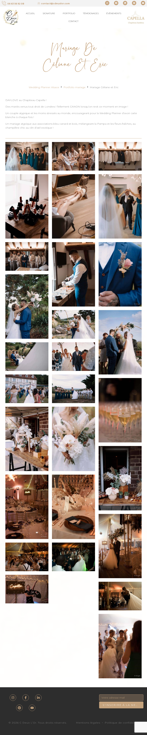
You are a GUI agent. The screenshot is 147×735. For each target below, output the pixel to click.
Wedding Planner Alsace (44, 87)
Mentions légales (88, 722)
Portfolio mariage (74, 87)
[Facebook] (116, 3)
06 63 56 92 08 (15, 3)
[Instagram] (107, 3)
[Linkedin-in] (38, 697)
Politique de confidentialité (124, 722)
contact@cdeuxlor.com (55, 3)
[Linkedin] (125, 3)
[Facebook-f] (25, 697)
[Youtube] (143, 3)
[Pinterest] (134, 3)
